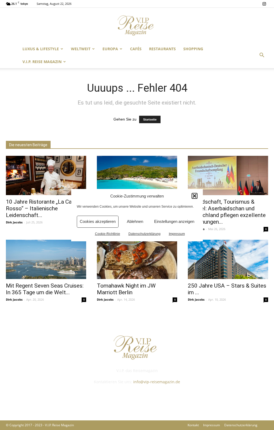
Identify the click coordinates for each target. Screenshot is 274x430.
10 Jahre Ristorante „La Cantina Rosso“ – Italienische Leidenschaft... (45, 208)
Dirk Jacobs (14, 222)
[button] (194, 196)
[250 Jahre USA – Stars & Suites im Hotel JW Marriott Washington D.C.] (228, 259)
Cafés (136, 48)
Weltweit (80, 48)
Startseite (150, 119)
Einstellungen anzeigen (174, 221)
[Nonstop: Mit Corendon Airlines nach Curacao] (137, 175)
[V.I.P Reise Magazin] (137, 25)
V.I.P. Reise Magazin (42, 61)
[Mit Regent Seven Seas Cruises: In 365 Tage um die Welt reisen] (46, 259)
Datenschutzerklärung (144, 234)
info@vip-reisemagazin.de (156, 381)
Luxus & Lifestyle (40, 48)
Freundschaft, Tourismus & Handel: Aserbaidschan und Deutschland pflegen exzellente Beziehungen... (227, 212)
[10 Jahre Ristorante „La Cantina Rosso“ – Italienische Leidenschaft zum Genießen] (46, 175)
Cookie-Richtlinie (107, 234)
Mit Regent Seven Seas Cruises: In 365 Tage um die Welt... (44, 289)
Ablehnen (135, 221)
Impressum (177, 234)
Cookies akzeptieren (98, 221)
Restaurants (162, 48)
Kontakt (193, 425)
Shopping (193, 48)
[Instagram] (264, 3)
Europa (110, 48)
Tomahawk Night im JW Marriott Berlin (126, 289)
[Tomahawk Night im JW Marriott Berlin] (137, 259)
